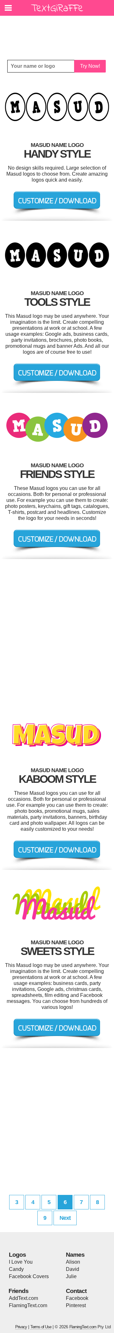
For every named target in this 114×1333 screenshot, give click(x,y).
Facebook (77, 1298)
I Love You (21, 1262)
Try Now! (90, 66)
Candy (16, 1269)
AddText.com (23, 1298)
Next (65, 1218)
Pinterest (76, 1305)
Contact (76, 1291)
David (72, 1269)
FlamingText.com (28, 1305)
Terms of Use (40, 1326)
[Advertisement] (58, 33)
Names (75, 1254)
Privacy (21, 1326)
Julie (71, 1276)
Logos (17, 1254)
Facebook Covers (29, 1276)
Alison (73, 1262)
